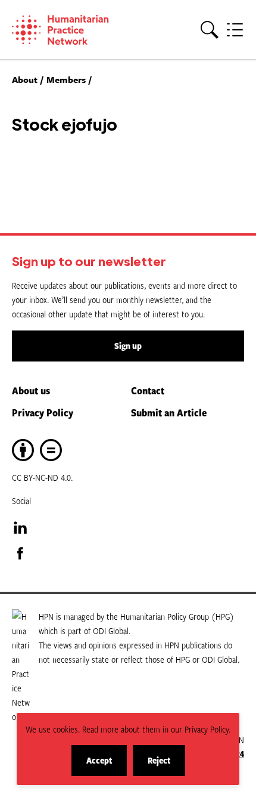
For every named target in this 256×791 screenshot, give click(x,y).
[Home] (69, 30)
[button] (209, 30)
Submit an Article (169, 412)
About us (31, 390)
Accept (106, 765)
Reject (166, 765)
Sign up (128, 345)
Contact (147, 390)
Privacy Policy (42, 412)
